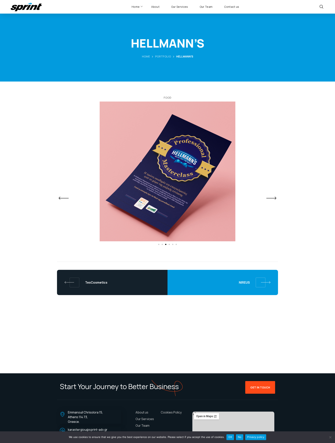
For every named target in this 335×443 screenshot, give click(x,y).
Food (167, 97)
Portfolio (163, 56)
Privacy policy (255, 437)
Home (146, 56)
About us (142, 412)
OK (230, 437)
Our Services (145, 419)
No (240, 437)
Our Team (142, 425)
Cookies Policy (171, 412)
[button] (321, 7)
